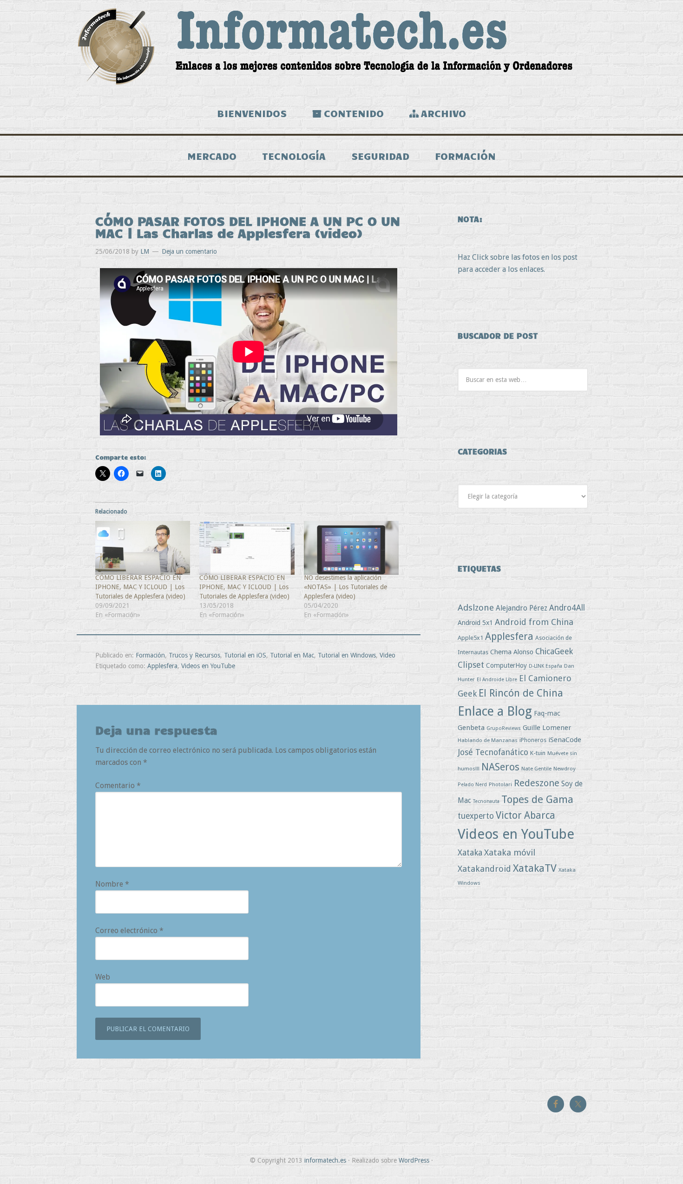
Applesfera (162, 666)
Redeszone (536, 783)
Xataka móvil (509, 852)
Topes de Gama (537, 799)
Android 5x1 (475, 622)
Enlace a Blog (495, 711)
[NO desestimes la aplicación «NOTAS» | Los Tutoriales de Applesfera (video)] (351, 548)
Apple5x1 (470, 637)
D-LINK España (545, 666)
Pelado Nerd (472, 785)
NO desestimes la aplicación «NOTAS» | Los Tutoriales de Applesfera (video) (345, 587)
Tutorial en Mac (292, 655)
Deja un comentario (189, 251)
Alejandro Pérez (521, 608)
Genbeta (471, 728)
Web (102, 977)
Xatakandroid (484, 869)
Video (387, 655)
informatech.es (325, 1160)
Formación (150, 655)
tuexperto (476, 816)
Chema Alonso (511, 652)
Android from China (534, 622)
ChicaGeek (554, 651)
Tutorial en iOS (245, 655)
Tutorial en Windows (347, 655)
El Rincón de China (521, 693)
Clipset (471, 665)
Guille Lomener (547, 728)
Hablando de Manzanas (488, 740)
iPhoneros (532, 740)
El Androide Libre (497, 680)
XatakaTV (535, 868)
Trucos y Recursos (194, 655)
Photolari (500, 784)
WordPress (414, 1160)
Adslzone (476, 607)
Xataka (470, 852)
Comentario (118, 785)
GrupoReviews (503, 728)
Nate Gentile (536, 768)
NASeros (500, 767)
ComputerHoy (506, 665)
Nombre (112, 884)
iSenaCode (564, 740)
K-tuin (537, 753)
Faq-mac (547, 713)
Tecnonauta (486, 801)
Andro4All (567, 607)
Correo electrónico (129, 930)
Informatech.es (341, 46)
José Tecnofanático (493, 752)
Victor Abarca (525, 815)
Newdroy (564, 768)
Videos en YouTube (208, 666)
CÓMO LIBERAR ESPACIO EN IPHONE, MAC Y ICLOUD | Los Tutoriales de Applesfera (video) (140, 587)
